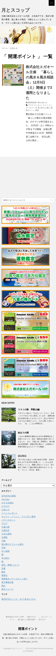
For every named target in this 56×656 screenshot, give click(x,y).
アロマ (30, 105)
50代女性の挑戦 (8, 496)
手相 (3, 548)
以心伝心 (22, 456)
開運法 (4, 575)
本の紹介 (5, 558)
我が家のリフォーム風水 (12, 544)
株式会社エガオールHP (15, 617)
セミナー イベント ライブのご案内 (18, 516)
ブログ (4, 523)
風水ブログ (32, 617)
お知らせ (43, 103)
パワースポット (8, 520)
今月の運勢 (6, 534)
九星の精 (5, 527)
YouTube (5, 499)
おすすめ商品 (7, 503)
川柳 (3, 541)
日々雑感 (5, 551)
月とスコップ (17, 10)
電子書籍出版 (7, 582)
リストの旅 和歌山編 (28, 409)
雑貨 (37, 110)
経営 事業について (10, 565)
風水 (3, 586)
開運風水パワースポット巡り (14, 579)
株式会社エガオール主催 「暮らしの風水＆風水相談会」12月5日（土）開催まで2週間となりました (40, 82)
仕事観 (4, 537)
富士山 (43, 108)
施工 (48, 108)
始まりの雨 (23, 432)
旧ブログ (42, 620)
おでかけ (5, 506)
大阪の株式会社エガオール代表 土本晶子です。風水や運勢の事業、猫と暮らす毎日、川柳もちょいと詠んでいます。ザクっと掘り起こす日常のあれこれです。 (28, 638)
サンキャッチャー (41, 105)
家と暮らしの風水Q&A (26, 620)
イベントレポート (9, 513)
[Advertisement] (23, 178)
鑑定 (3, 572)
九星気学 (5, 530)
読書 (3, 568)
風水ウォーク (7, 589)
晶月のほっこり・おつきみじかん (18, 599)
